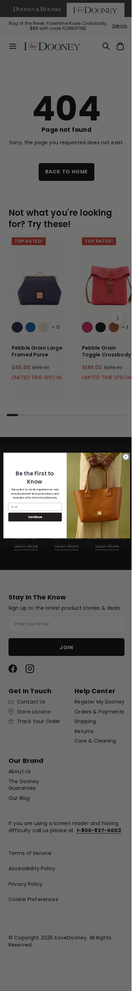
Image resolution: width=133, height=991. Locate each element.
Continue (32, 517)
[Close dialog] (123, 457)
